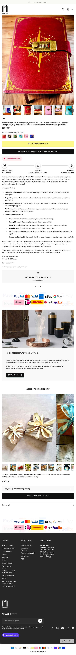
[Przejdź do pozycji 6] (44, 467)
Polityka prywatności (28, 553)
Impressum (25, 556)
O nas (4, 560)
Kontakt (4, 554)
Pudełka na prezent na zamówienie (8, 571)
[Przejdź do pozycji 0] (5, 467)
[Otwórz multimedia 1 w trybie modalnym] (52, 398)
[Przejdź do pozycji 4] (28, 467)
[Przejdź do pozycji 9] (67, 467)
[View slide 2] (38, 286)
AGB (22, 559)
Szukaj (4, 578)
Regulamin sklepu (8, 575)
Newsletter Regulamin (24, 549)
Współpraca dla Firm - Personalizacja (9, 582)
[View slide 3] (40, 286)
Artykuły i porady (7, 545)
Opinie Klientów (7, 563)
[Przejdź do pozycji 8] (59, 467)
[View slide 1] (35, 286)
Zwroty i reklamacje (8, 586)
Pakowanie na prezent (6, 567)
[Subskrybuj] (40, 621)
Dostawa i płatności (8, 548)
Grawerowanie (7, 551)
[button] (7, 110)
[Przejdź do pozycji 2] (13, 467)
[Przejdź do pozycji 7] (51, 467)
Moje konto (6, 557)
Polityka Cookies (26, 545)
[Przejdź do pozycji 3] (20, 467)
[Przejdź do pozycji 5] (36, 467)
